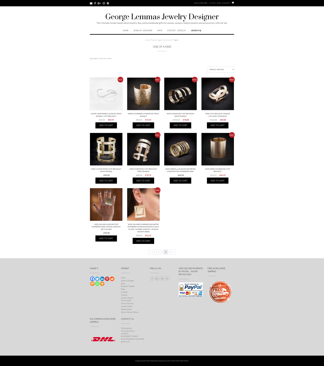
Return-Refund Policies (130, 312)
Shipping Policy (126, 309)
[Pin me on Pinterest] (108, 3)
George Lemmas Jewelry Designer (162, 17)
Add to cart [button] (106, 125)
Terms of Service (127, 303)
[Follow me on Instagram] (104, 3)
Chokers (124, 295)
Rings (123, 289)
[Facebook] (92, 279)
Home (125, 31)
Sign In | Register (200, 3)
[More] (102, 284)
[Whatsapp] (97, 284)
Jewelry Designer (142, 31)
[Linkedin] (102, 279)
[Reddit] (112, 279)
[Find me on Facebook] (95, 3)
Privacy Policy (126, 300)
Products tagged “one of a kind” (161, 40)
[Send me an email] (91, 3)
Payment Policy (127, 306)
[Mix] (92, 284)
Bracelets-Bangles (128, 286)
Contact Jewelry (176, 31)
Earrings (124, 292)
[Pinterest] (107, 279)
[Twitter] (97, 279)
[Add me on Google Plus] (99, 3)
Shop (159, 31)
